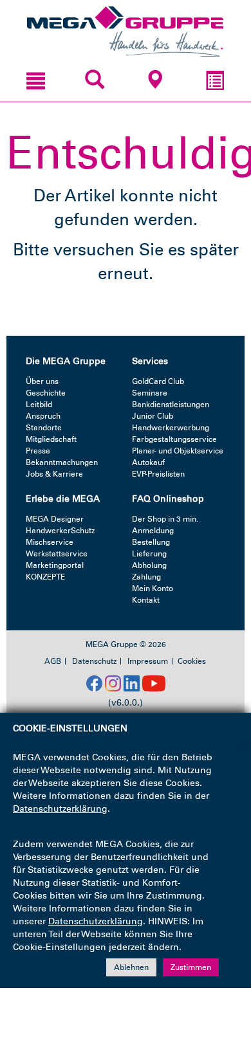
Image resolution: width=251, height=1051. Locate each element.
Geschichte (46, 393)
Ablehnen (131, 967)
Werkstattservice (57, 553)
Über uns (42, 381)
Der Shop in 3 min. (165, 519)
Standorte (44, 427)
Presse (38, 450)
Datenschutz (94, 661)
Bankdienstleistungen (170, 404)
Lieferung (149, 553)
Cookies (192, 661)
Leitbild (39, 404)
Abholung (149, 565)
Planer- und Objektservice (177, 450)
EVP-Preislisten (158, 474)
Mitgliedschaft (51, 439)
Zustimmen (191, 967)
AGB (52, 661)
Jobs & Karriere (54, 474)
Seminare (149, 393)
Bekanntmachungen (62, 462)
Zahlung (146, 576)
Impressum (147, 661)
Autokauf (148, 462)
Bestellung (151, 542)
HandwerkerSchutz (60, 530)
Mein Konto (152, 588)
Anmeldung (153, 530)
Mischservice (49, 542)
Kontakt (146, 600)
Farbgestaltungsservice (174, 439)
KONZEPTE (45, 576)
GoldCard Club (158, 381)
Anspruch (43, 416)
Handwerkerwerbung (170, 427)
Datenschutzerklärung (60, 808)
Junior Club (152, 416)
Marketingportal (55, 565)
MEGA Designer (55, 519)
